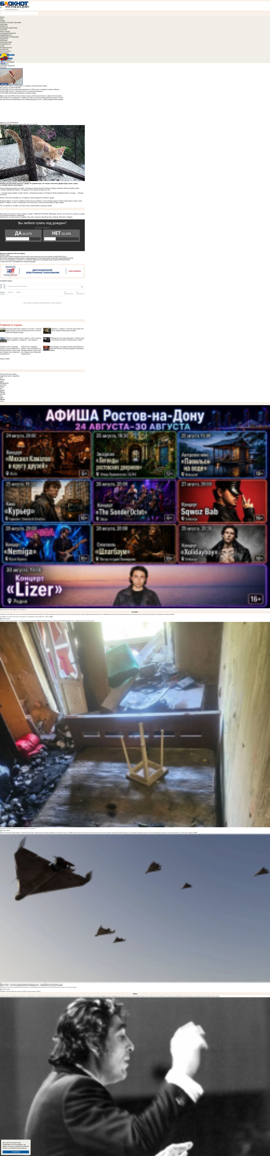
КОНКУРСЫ (4, 26)
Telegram (69, 217)
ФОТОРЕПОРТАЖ (6, 48)
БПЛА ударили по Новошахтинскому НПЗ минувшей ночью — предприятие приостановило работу (69, 620)
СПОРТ (2, 46)
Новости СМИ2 (4, 359)
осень (29, 261)
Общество (3, 122)
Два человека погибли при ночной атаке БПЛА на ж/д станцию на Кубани (22, 991)
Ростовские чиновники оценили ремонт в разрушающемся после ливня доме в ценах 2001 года (30, 258)
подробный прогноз (6, 376)
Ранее (18, 292)
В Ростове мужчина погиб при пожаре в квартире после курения (19, 828)
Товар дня (3, 67)
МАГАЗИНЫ (10, 62)
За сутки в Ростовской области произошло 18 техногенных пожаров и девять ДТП (97, 832)
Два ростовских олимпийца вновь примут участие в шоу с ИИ (118, 996)
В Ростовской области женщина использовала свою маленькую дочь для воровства (27, 256)
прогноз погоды (23, 261)
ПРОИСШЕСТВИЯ (6, 42)
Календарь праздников (7, 65)
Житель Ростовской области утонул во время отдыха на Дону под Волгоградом (199, 996)
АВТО (2, 19)
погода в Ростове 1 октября (9, 261)
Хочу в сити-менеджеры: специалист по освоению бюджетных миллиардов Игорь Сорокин (29, 260)
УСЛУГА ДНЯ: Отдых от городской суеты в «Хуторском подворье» (21, 91)
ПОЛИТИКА (3, 40)
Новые (2, 292)
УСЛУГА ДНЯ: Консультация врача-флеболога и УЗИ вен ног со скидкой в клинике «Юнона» (29, 89)
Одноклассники (47, 217)
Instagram (23, 217)
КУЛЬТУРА (3, 30)
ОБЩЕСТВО (4, 39)
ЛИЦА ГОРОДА (5, 31)
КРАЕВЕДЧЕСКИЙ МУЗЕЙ (8, 28)
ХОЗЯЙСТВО (4, 49)
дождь (33, 261)
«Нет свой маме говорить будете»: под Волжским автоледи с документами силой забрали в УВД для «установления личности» (35, 832)
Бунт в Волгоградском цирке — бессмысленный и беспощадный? (19, 620)
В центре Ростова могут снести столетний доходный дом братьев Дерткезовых (23, 614)
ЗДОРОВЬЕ (4, 24)
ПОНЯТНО (16, 1152)
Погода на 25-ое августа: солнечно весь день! (65, 987)
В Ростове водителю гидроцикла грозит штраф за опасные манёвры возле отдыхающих (77, 996)
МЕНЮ (2, 17)
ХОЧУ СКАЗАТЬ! (5, 51)
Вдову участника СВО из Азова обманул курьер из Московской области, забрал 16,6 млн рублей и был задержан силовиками (137, 614)
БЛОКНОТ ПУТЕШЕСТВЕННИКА (10, 22)
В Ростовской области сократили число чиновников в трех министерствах (156, 996)
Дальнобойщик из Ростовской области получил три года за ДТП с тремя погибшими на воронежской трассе (74, 614)
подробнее (16, 376)
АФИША (2, 21)
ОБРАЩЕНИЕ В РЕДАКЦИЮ (9, 37)
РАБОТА (12, 55)
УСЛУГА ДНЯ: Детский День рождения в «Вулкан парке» (18, 93)
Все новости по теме (6, 87)
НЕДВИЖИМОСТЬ (6, 35)
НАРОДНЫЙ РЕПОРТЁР (8, 33)
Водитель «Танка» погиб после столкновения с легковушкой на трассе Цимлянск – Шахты (26, 616)
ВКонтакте (62, 217)
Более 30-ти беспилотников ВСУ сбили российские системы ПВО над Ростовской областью (26, 987)
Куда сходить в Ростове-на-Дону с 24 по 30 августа (13, 609)
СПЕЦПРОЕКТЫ (5, 44)
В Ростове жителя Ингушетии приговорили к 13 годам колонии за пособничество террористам (27, 996)
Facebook (55, 217)
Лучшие (10, 292)
